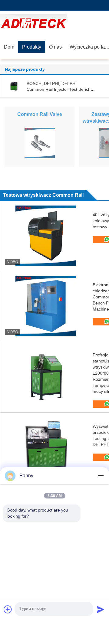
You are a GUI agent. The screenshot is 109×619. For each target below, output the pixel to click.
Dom (9, 46)
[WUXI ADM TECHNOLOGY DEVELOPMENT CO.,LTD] (35, 23)
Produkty (31, 46)
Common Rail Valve (39, 114)
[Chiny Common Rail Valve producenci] (40, 142)
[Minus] (100, 475)
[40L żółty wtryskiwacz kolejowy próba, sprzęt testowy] (45, 236)
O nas (55, 46)
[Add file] (8, 609)
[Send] (100, 609)
